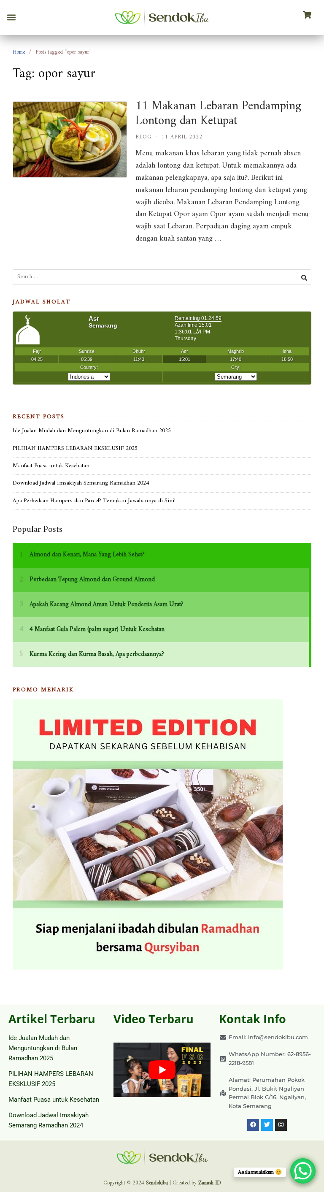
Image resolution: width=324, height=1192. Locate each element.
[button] (11, 17)
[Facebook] (253, 1125)
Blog (143, 137)
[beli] (307, 15)
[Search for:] (162, 277)
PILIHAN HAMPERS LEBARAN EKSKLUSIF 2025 (75, 448)
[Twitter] (267, 1125)
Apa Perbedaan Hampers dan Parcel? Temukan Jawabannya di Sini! (94, 501)
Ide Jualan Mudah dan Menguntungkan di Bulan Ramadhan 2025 (92, 430)
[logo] (162, 17)
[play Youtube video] (161, 1070)
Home (19, 52)
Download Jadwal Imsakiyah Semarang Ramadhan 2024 (81, 483)
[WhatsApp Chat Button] (303, 1171)
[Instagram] (281, 1125)
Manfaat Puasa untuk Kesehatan (51, 466)
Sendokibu (157, 1183)
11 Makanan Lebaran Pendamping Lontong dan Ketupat (218, 113)
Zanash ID (209, 1183)
